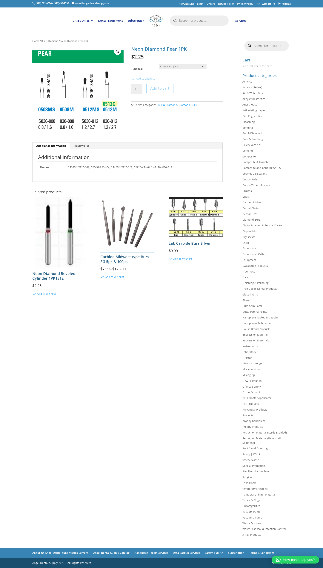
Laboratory (249, 352)
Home (35, 41)
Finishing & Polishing (255, 283)
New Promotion (252, 381)
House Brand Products (256, 329)
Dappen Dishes (252, 202)
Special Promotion (253, 466)
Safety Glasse (250, 460)
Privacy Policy (245, 4)
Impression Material (255, 334)
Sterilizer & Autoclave (255, 471)
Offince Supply (251, 386)
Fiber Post (248, 271)
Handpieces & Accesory (257, 323)
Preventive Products (254, 409)
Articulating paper (253, 110)
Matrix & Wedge (252, 363)
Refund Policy (226, 4)
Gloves (246, 300)
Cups (245, 196)
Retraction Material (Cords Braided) (264, 432)
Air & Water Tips (252, 93)
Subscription (136, 20)
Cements (247, 150)
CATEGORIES (81, 20)
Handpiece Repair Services (151, 553)
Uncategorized (251, 506)
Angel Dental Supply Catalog (111, 553)
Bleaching (248, 122)
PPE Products (250, 404)
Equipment (249, 260)
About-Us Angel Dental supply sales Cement (60, 553)
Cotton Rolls (249, 179)
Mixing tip (248, 375)
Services (240, 20)
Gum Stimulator (252, 306)
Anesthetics (249, 104)
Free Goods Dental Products (259, 288)
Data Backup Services (186, 553)
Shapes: (138, 69)
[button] (117, 51)
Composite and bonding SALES (261, 168)
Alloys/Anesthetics (253, 99)
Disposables (250, 231)
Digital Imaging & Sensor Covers (262, 225)
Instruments (250, 346)
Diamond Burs (188, 105)
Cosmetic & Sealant (254, 173)
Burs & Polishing (252, 139)
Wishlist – (268, 3)
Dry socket (248, 237)
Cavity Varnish (251, 145)
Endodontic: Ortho (253, 254)
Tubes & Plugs (251, 500)
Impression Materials (255, 340)
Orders (211, 4)
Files (245, 277)
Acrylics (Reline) (252, 87)
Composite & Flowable (256, 162)
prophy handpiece (253, 421)
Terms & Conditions (261, 553)
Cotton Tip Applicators (256, 185)
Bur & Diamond (49, 41)
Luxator (247, 358)
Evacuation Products (255, 265)
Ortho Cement (251, 392)
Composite (249, 156)
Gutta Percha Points (254, 311)
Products (247, 415)
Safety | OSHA (251, 454)
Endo (245, 242)
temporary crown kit (255, 488)
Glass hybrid (250, 294)
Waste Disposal (252, 523)
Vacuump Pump (252, 517)
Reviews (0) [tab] (81, 146)
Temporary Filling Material (259, 494)
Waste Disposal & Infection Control (264, 529)
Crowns (247, 191)
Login (200, 4)
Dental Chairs (250, 208)
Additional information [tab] (51, 146)
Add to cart (159, 88)
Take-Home (249, 483)
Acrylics (247, 81)
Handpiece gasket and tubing (260, 317)
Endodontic (249, 248)
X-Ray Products (251, 534)
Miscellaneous (251, 369)
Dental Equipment (110, 20)
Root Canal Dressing (255, 448)
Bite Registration (252, 116)
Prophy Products (252, 426)
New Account (186, 4)
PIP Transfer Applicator (256, 398)
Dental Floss (250, 214)
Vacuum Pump (251, 511)
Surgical (247, 477)
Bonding (247, 127)
